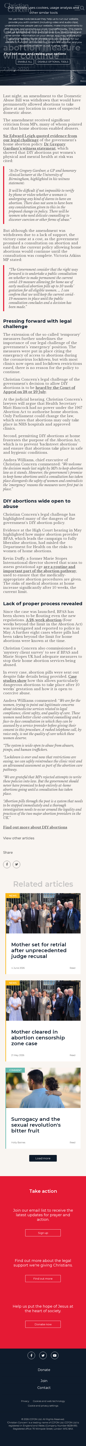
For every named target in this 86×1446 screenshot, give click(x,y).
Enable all (25, 61)
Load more (43, 1158)
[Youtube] (54, 1355)
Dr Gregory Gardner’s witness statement (34, 146)
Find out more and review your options (35, 54)
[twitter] (16, 864)
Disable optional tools (53, 61)
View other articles (18, 838)
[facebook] (7, 864)
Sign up (43, 1233)
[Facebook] (31, 1355)
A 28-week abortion (44, 620)
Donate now (43, 1324)
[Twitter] (43, 1355)
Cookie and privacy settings (43, 1405)
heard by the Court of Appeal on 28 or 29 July (39, 390)
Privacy (25, 1401)
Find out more (43, 1278)
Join (44, 1381)
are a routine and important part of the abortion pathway (39, 569)
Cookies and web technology (49, 1401)
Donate (44, 1370)
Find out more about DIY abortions (35, 827)
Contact (44, 1388)
